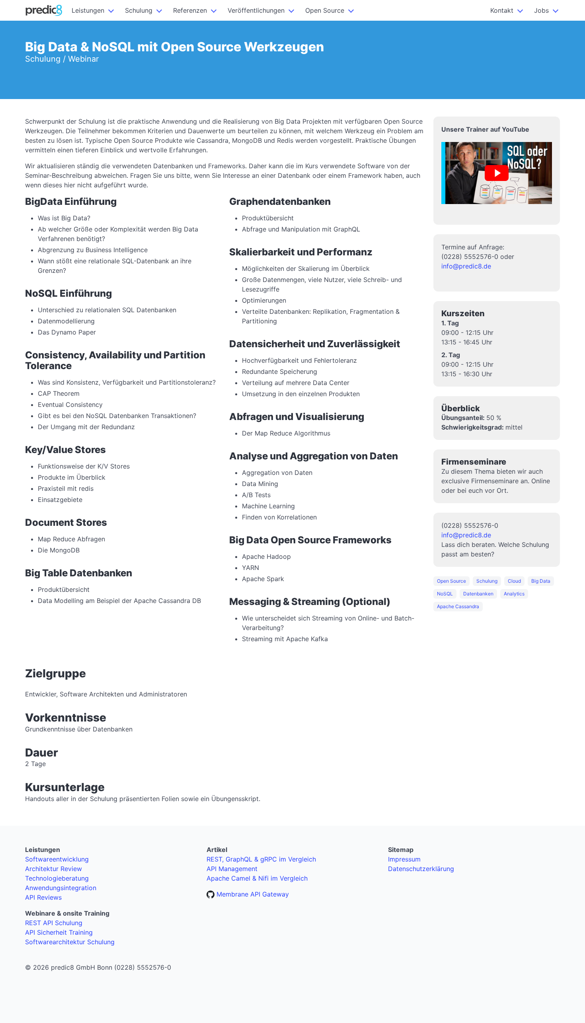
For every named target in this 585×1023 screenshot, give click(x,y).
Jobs (541, 10)
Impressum (404, 859)
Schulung (138, 10)
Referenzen (190, 10)
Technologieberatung (57, 878)
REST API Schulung (53, 923)
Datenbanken (478, 594)
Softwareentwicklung (57, 859)
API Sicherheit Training (59, 932)
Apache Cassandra (458, 606)
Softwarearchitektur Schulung (70, 942)
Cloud (514, 581)
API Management (232, 869)
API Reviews (43, 897)
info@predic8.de (466, 266)
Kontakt (501, 10)
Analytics (514, 594)
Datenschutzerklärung (421, 869)
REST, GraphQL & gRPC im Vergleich (261, 859)
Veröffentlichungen (256, 10)
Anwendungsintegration (60, 888)
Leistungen (88, 10)
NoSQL (445, 594)
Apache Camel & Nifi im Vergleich (257, 878)
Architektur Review (53, 869)
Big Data (540, 581)
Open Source (324, 10)
